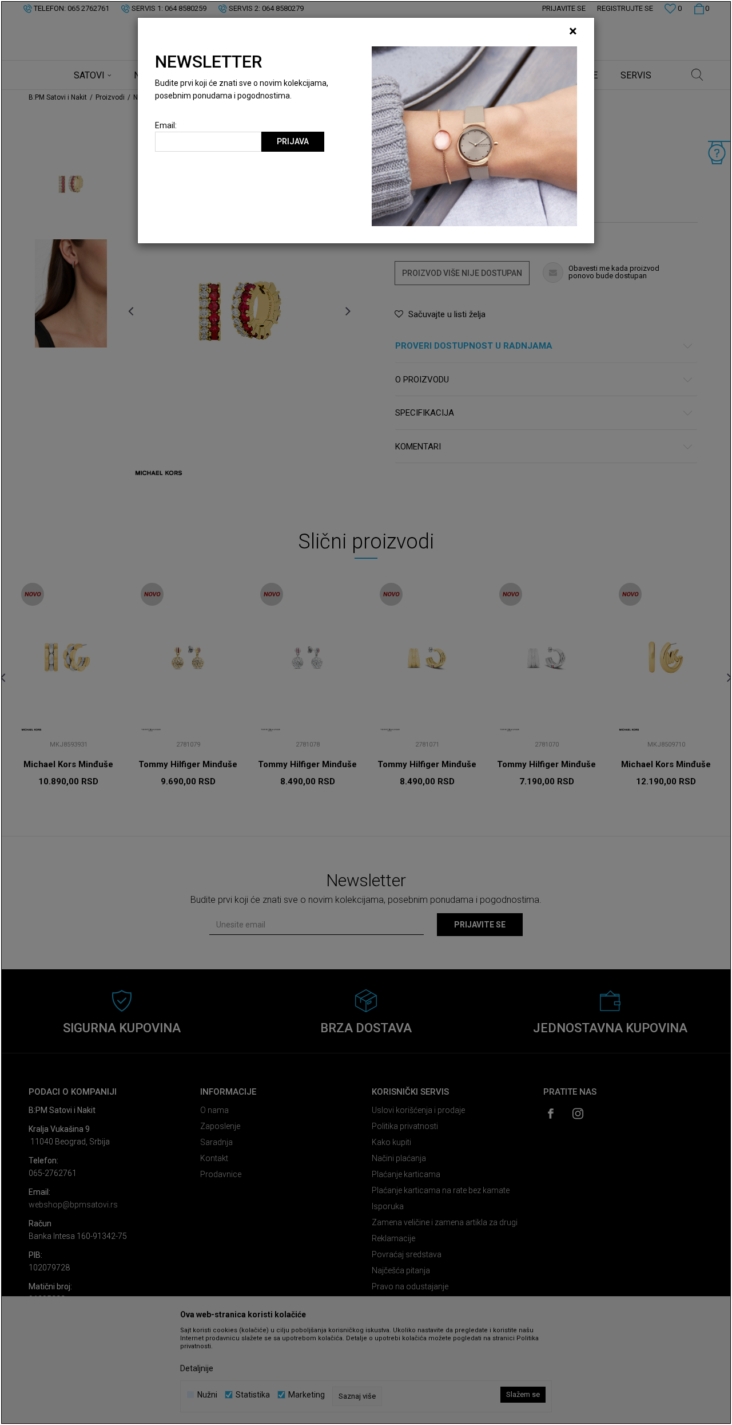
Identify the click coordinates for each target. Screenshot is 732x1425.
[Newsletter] (474, 135)
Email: (166, 125)
